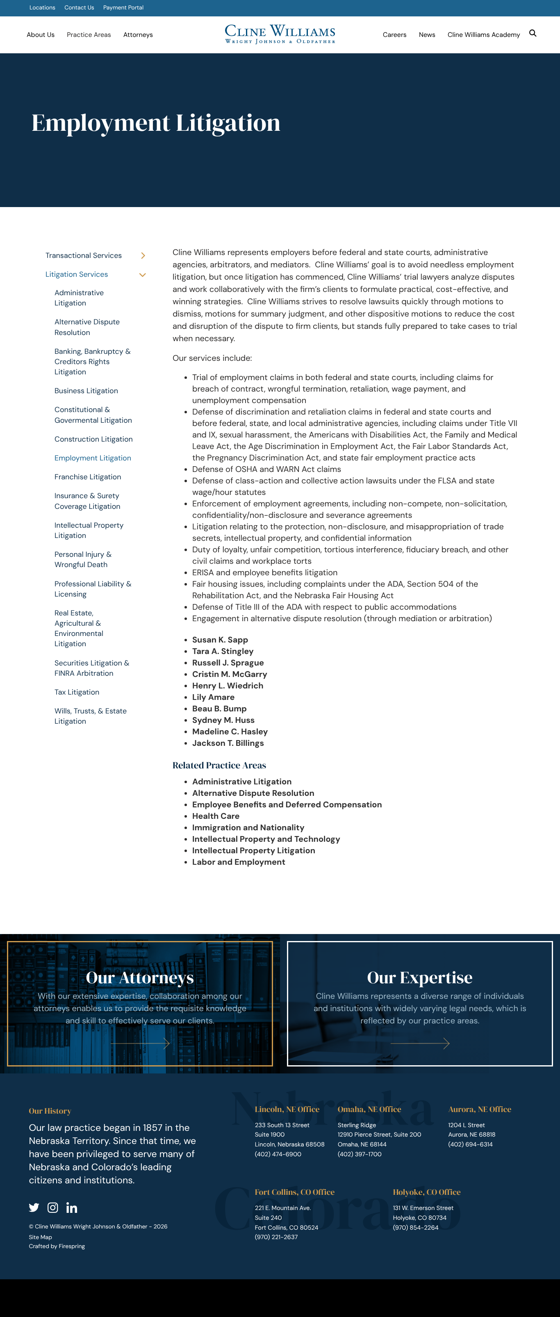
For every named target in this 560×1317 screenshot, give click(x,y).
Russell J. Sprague (228, 663)
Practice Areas (89, 34)
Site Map (40, 1237)
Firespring (72, 1246)
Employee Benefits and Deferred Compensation (287, 805)
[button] (533, 33)
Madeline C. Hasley (230, 732)
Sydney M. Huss (223, 720)
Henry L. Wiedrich (228, 686)
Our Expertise (420, 977)
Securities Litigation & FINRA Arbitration (92, 668)
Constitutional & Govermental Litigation (93, 415)
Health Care (216, 816)
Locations (42, 7)
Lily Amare (213, 697)
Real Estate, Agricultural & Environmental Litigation (79, 628)
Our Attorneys (140, 977)
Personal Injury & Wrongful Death (83, 559)
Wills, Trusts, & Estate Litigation (91, 716)
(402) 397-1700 (360, 1154)
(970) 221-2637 (276, 1237)
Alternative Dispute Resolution (87, 327)
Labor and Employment (238, 862)
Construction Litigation (94, 439)
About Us (41, 34)
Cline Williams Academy (484, 34)
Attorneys (138, 34)
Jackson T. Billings (228, 743)
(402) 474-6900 (278, 1154)
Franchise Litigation (88, 477)
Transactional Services (84, 255)
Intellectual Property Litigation (89, 530)
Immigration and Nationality (248, 828)
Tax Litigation (77, 692)
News (427, 34)
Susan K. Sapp (220, 640)
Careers (395, 34)
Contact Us (79, 7)
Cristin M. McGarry (229, 674)
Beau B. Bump (219, 709)
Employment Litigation (93, 458)
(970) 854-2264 (416, 1228)
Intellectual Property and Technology (266, 839)
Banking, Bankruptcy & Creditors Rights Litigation (93, 361)
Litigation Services (77, 274)
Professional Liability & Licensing (93, 589)
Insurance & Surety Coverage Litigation (88, 501)
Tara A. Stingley (223, 651)
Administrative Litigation (79, 298)
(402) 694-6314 (470, 1144)
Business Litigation (86, 391)
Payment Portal (123, 7)
